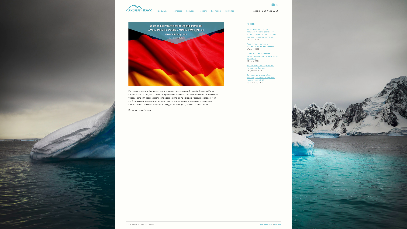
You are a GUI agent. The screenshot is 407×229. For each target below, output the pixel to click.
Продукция (162, 10)
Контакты (229, 10)
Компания (216, 10)
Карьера (190, 10)
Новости (203, 10)
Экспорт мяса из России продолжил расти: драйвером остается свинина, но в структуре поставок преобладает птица (261, 33)
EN (277, 5)
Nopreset (277, 224)
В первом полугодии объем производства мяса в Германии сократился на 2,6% (261, 77)
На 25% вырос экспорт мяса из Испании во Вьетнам (260, 66)
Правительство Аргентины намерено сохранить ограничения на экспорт (262, 56)
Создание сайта (266, 224)
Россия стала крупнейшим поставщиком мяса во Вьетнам (260, 45)
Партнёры (177, 10)
